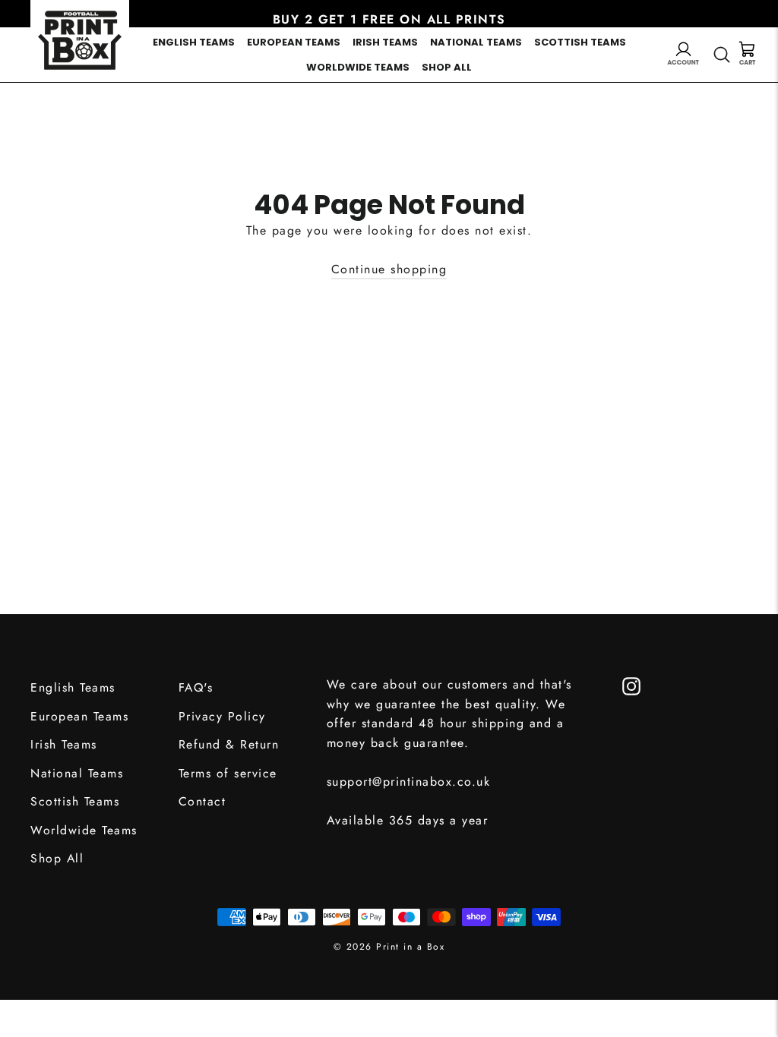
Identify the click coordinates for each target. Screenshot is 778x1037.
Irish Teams (385, 42)
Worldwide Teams (358, 67)
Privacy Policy (222, 716)
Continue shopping (389, 269)
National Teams (476, 42)
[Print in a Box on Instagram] (631, 685)
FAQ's (196, 687)
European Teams (293, 42)
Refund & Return (229, 744)
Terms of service (228, 773)
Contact (202, 801)
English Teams (194, 42)
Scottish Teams (580, 42)
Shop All (447, 67)
